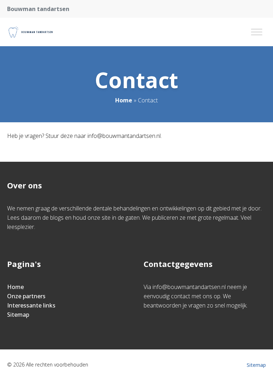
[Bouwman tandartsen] (30, 32)
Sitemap (18, 315)
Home (123, 100)
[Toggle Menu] (256, 31)
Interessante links (31, 305)
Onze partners (26, 296)
